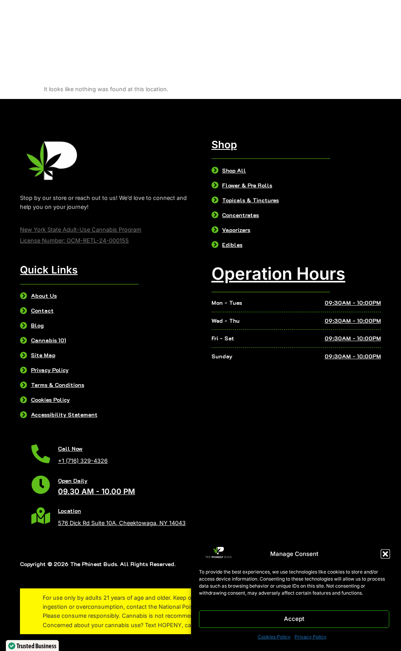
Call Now (70, 448)
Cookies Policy (274, 637)
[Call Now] (40, 453)
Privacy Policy (310, 637)
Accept (294, 618)
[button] (385, 554)
